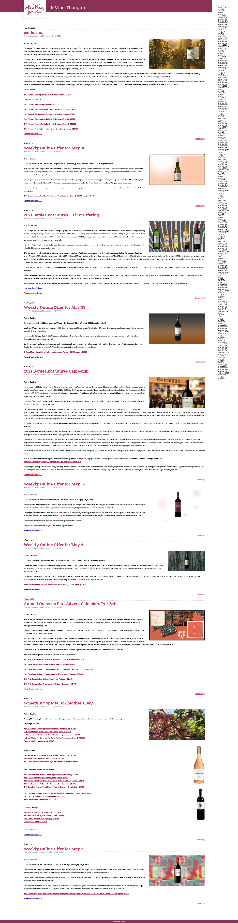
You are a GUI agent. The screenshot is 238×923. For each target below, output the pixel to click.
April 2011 (221, 320)
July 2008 (221, 376)
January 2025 (222, 40)
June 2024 (221, 52)
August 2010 (222, 334)
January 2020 (222, 142)
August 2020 (222, 130)
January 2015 (222, 245)
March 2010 (222, 342)
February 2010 (222, 344)
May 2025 (221, 33)
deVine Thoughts (35, 9)
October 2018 (222, 168)
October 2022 (222, 86)
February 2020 (222, 141)
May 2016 (221, 217)
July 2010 (221, 335)
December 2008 (223, 368)
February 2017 (222, 202)
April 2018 (221, 178)
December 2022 (223, 82)
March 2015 (222, 241)
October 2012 (222, 289)
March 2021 (222, 118)
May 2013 (221, 277)
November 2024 (223, 43)
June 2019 (221, 154)
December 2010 (223, 327)
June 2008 (221, 378)
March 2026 (222, 16)
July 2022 (221, 91)
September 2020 (223, 129)
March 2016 (222, 221)
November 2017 (223, 187)
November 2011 (223, 308)
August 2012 (222, 293)
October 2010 (222, 330)
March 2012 (222, 301)
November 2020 (223, 125)
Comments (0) (200, 139)
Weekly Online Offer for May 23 (54, 307)
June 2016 (221, 216)
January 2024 (222, 60)
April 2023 (221, 76)
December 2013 (223, 267)
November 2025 (223, 23)
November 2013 (223, 269)
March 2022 (222, 98)
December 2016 (223, 205)
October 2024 (222, 45)
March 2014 (222, 262)
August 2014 (222, 253)
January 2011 (222, 325)
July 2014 (221, 255)
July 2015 (221, 234)
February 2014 (222, 264)
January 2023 (222, 81)
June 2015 (221, 236)
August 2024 (222, 48)
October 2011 (222, 310)
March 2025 (222, 36)
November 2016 (223, 207)
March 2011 (222, 322)
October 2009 (222, 351)
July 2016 (221, 214)
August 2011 (222, 313)
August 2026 (222, 7)
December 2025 (223, 21)
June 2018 (221, 175)
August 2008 (222, 375)
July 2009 (221, 356)
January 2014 (222, 265)
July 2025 (221, 29)
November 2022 (223, 84)
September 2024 (223, 47)
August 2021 (222, 110)
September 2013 (223, 272)
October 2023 (222, 65)
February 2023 (222, 79)
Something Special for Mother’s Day (58, 703)
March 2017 (222, 200)
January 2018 (222, 183)
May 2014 (221, 258)
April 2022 (221, 96)
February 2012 (222, 303)
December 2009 (223, 347)
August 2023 (222, 69)
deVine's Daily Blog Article (41, 36)
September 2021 (223, 108)
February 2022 (222, 100)
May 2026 (221, 12)
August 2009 (222, 354)
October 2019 (222, 147)
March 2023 (222, 77)
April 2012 (221, 299)
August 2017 (222, 192)
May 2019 (221, 156)
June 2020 (221, 134)
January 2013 (222, 284)
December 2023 (223, 62)
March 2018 (222, 180)
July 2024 (221, 50)
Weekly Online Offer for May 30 (54, 148)
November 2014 (223, 248)
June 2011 (221, 316)
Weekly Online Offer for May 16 (54, 484)
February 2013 (222, 282)
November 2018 (223, 166)
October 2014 (222, 250)
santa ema (34, 32)
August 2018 (222, 171)
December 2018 (223, 164)
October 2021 (222, 106)
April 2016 (221, 219)
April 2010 (221, 340)
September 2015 (223, 231)
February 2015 (222, 243)
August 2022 (222, 89)
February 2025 (222, 38)
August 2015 (222, 233)
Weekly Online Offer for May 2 (53, 848)
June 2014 (221, 257)
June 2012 (221, 296)
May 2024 (221, 53)
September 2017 (223, 190)
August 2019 (222, 151)
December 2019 (223, 144)
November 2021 (223, 105)
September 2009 (223, 352)
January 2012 (222, 305)
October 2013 (222, 270)
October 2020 (222, 127)
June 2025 (221, 31)
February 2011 (222, 323)
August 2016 (222, 212)
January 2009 (222, 366)
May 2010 (221, 339)
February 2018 (222, 181)
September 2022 (223, 88)
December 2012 (223, 286)
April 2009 (221, 361)
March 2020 (222, 139)
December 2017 (223, 185)
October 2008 (222, 371)
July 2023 (221, 70)
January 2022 (222, 101)
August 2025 (222, 28)
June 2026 (221, 11)
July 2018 (221, 173)
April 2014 (221, 260)
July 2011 (221, 315)
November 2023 (223, 64)
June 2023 (221, 72)
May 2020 (221, 135)
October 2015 (222, 229)
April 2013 (221, 279)
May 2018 (221, 176)
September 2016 (223, 211)
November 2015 (223, 228)
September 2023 (223, 67)
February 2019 (222, 161)
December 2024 (223, 41)
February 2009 (222, 364)
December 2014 (223, 246)
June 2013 (221, 275)
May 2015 (221, 238)
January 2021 (222, 122)
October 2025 (222, 24)
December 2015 (223, 226)
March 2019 (222, 159)
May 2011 (221, 318)
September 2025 (223, 26)
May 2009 (221, 359)
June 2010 (221, 337)
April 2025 (221, 35)
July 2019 (221, 153)
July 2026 (221, 9)
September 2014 (223, 252)
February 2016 (222, 222)
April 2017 (221, 199)
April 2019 (221, 158)
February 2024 (222, 59)
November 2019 (223, 146)
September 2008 (223, 373)
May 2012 (221, 298)
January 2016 (222, 224)
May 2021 (221, 115)
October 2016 (222, 209)
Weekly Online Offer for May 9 (53, 544)
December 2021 (223, 103)
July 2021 (221, 112)
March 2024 (222, 57)
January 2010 (222, 346)
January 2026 (222, 19)
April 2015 (221, 240)
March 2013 (222, 281)
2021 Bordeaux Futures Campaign (56, 371)
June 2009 (221, 357)
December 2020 (223, 123)
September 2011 (223, 311)
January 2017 (222, 204)
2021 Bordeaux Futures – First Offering (61, 215)
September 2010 (223, 332)
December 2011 (223, 306)
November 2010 (223, 328)
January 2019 (222, 163)
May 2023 (221, 74)
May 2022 (221, 94)
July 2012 (221, 294)
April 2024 (221, 55)
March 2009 (222, 363)
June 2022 (221, 93)
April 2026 (221, 14)
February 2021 (222, 120)
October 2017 (222, 188)
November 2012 (223, 287)
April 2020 (221, 137)
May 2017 (221, 197)
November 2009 (223, 349)
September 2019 (223, 149)
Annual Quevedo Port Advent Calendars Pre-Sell (70, 603)
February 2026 (222, 18)
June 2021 (221, 113)
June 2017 (221, 195)
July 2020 (221, 132)
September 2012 (223, 291)
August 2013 (222, 274)
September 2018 (223, 170)
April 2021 (221, 117)
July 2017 (221, 194)
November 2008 (223, 369)
